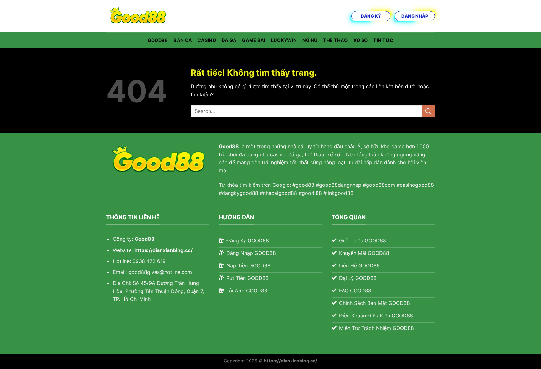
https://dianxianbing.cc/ (163, 250)
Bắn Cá (182, 40)
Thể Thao (335, 40)
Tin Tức (383, 40)
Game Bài (253, 40)
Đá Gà (229, 40)
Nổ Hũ (309, 40)
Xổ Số (360, 40)
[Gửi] (428, 111)
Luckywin (284, 40)
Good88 (158, 40)
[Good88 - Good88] (137, 16)
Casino (207, 40)
